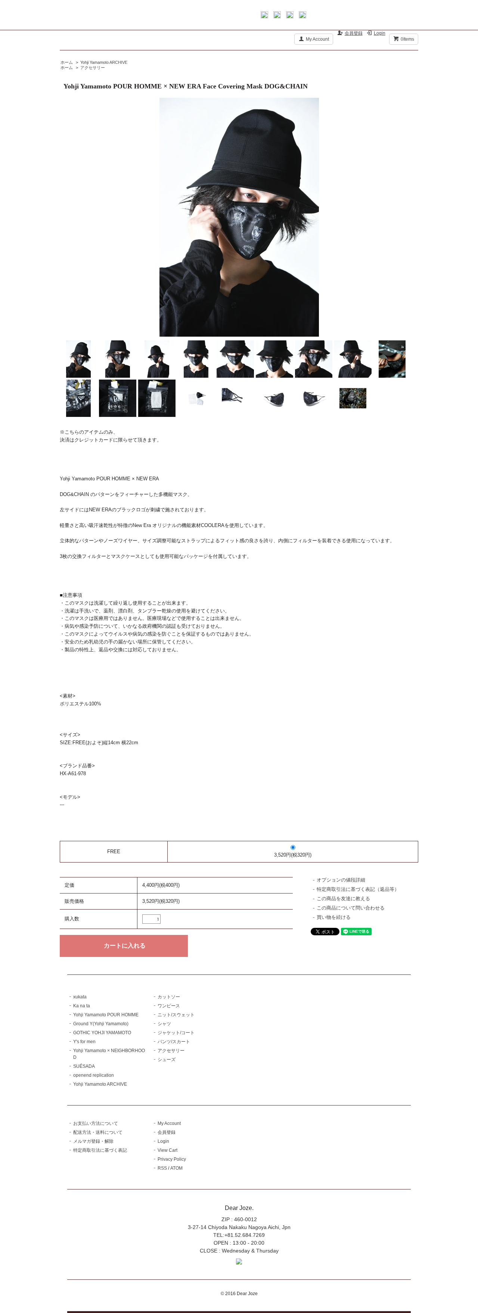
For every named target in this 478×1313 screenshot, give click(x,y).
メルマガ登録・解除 (93, 1141)
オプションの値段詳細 (341, 880)
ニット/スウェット (176, 1014)
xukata (80, 996)
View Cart (167, 1150)
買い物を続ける (334, 917)
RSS (162, 1168)
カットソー (169, 996)
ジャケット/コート (176, 1032)
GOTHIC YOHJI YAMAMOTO (102, 1032)
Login (379, 33)
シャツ (164, 1023)
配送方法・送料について (97, 1132)
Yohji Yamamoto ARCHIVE (103, 62)
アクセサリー (92, 67)
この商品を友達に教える (343, 898)
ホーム (66, 62)
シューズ (167, 1059)
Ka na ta (81, 1005)
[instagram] (290, 16)
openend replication (93, 1075)
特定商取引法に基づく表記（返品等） (358, 889)
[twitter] (277, 16)
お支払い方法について (95, 1123)
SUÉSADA (84, 1066)
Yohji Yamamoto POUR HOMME (106, 1014)
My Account (317, 39)
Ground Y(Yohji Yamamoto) (100, 1023)
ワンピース (169, 1005)
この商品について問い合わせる (351, 908)
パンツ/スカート (174, 1041)
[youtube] (302, 16)
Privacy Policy (172, 1159)
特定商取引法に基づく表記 (100, 1150)
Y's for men (84, 1041)
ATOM (176, 1168)
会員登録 (354, 33)
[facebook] (264, 16)
